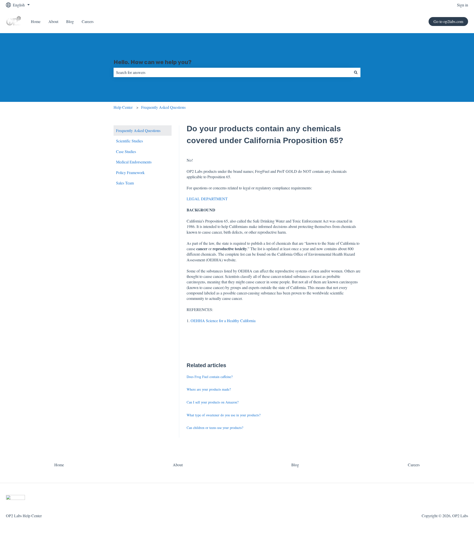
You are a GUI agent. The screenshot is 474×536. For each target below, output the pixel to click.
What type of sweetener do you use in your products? (223, 415)
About (53, 21)
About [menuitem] (178, 464)
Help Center (123, 107)
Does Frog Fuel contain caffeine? (210, 376)
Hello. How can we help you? (153, 62)
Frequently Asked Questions (163, 107)
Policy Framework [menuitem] (130, 172)
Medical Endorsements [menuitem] (134, 161)
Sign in (462, 4)
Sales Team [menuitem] (125, 182)
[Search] (355, 72)
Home (35, 21)
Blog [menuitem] (295, 464)
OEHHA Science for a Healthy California (223, 320)
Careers (88, 21)
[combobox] (232, 72)
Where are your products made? (209, 389)
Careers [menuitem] (414, 464)
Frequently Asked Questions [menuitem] (138, 130)
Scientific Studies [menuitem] (129, 140)
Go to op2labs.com (448, 21)
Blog (70, 21)
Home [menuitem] (59, 464)
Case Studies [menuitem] (126, 151)
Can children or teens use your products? (215, 427)
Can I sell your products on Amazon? (212, 402)
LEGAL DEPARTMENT (207, 198)
